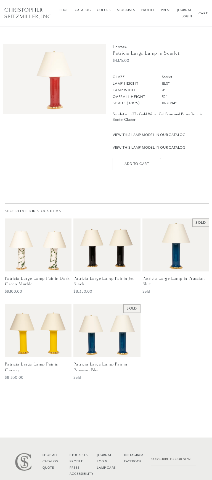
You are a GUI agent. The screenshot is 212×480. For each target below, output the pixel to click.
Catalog (83, 10)
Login (187, 16)
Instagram (134, 455)
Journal (184, 10)
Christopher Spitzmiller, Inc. (28, 13)
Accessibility (81, 474)
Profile (148, 10)
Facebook (133, 461)
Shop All (50, 455)
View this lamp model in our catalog (149, 135)
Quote (48, 468)
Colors (104, 10)
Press (166, 10)
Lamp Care (106, 468)
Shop (64, 10)
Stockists (126, 10)
